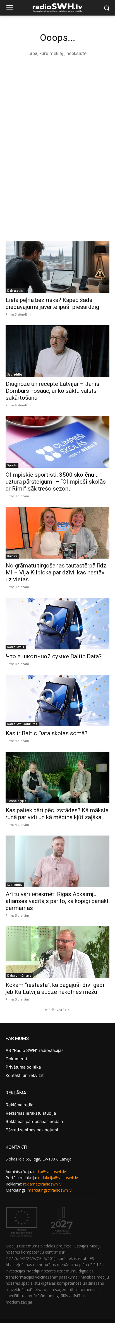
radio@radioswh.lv (49, 1171)
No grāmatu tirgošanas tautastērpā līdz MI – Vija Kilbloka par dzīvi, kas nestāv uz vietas (56, 572)
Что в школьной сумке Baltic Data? (54, 656)
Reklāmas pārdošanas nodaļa (34, 1121)
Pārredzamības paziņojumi (32, 1129)
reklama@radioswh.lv (42, 1184)
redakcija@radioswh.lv (58, 1177)
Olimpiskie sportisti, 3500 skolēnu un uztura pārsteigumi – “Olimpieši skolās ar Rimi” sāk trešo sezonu (56, 481)
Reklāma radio (19, 1104)
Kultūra (12, 556)
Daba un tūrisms (19, 975)
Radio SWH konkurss (22, 724)
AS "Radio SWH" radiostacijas (35, 1050)
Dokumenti (16, 1058)
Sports (12, 465)
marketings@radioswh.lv (49, 1190)
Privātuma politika (23, 1067)
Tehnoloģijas (16, 801)
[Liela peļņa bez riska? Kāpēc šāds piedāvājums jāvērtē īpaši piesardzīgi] (57, 267)
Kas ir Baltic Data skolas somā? (46, 733)
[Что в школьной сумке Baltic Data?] (57, 623)
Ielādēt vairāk (55, 1009)
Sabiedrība (15, 374)
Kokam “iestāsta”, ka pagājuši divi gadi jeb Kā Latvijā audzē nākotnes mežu (55, 988)
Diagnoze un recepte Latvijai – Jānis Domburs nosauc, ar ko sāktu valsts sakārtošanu (52, 391)
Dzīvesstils (15, 290)
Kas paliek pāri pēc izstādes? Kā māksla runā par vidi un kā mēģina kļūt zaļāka (57, 814)
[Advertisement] (57, 123)
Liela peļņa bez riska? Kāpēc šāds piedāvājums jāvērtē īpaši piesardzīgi (53, 303)
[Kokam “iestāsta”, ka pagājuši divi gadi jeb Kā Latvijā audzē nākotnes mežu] (57, 952)
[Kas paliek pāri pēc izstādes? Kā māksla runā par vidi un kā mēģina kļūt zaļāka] (57, 777)
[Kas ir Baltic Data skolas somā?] (57, 700)
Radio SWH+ (15, 647)
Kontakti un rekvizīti (25, 1075)
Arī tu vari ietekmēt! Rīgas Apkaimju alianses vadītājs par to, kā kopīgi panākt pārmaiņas (57, 901)
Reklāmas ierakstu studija (31, 1113)
